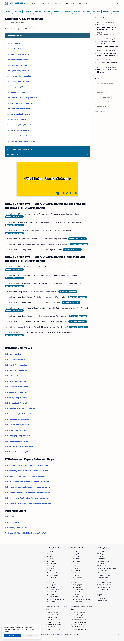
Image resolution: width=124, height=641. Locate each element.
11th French (75, 556)
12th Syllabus (10, 517)
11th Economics (77, 580)
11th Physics (76, 561)
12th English (50, 554)
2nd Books (18, 11)
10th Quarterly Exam (103, 573)
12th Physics (50, 561)
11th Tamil (75, 551)
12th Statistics (51, 587)
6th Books (57, 11)
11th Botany (75, 568)
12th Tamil (50, 551)
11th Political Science (78, 592)
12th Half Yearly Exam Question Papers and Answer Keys (26, 471)
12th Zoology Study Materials (18, 92)
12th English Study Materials (18, 54)
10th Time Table (102, 570)
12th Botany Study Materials (18, 87)
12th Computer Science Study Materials (22, 98)
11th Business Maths (78, 589)
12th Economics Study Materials (19, 114)
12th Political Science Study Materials (21, 141)
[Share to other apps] (33, 29)
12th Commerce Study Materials (19, 109)
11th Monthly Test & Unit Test (81, 599)
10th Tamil (100, 551)
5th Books (47, 11)
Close (30, 635)
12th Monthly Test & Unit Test (16, 527)
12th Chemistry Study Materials (19, 76)
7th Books (67, 11)
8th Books (76, 11)
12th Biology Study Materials (18, 81)
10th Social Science (103, 561)
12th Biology (50, 566)
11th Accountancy (77, 575)
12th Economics (51, 580)
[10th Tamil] (108, 50)
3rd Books (28, 11)
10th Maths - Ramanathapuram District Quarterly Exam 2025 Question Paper (106, 27)
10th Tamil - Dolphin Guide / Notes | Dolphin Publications (107, 54)
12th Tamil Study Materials (17, 49)
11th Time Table (77, 601)
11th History (75, 582)
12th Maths (50, 558)
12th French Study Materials (17, 60)
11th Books (106, 11)
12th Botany (50, 568)
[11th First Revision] (111, 67)
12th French (50, 556)
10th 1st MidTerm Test (104, 587)
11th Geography (77, 585)
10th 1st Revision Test (104, 580)
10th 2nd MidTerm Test (104, 589)
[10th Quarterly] (109, 22)
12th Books (115, 11)
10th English (101, 554)
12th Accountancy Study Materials (20, 103)
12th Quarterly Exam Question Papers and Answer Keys (26, 465)
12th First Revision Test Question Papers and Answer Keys (27, 482)
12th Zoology (51, 570)
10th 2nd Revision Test (104, 582)
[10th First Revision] (112, 60)
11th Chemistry (76, 563)
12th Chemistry (51, 563)
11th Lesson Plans (77, 596)
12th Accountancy (52, 575)
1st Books (8, 11)
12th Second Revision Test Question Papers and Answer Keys (28, 487)
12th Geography (51, 585)
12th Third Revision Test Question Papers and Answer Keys (27, 492)
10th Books (96, 11)
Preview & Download (14, 217)
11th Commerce (77, 577)
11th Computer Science (79, 573)
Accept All (12, 635)
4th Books (37, 11)
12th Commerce (51, 577)
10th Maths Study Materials (107, 63)
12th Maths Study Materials (17, 65)
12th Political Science (53, 592)
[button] (114, 3)
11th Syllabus (76, 594)
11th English (75, 554)
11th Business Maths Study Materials (107, 71)
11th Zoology (76, 570)
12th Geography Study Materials (19, 125)
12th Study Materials (15, 43)
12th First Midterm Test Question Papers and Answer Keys (27, 498)
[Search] (118, 3)
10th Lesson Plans (103, 566)
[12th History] (109, 39)
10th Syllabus (101, 563)
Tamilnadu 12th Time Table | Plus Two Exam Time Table (26, 533)
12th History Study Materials (18, 119)
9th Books (86, 11)
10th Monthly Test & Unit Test (106, 568)
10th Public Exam (102, 577)
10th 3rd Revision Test (104, 585)
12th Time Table (51, 601)
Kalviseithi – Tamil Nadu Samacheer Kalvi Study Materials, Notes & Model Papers (41, 634)
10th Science (101, 558)
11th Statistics (76, 587)
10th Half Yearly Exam (104, 575)
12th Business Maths (53, 589)
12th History (50, 582)
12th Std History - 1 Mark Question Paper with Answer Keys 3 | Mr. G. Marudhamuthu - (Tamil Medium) (108, 44)
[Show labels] (100, 111)
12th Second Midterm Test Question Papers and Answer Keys (28, 503)
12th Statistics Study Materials (18, 130)
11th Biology (75, 566)
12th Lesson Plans (12, 522)
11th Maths (75, 558)
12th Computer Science (54, 573)
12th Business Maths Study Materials (21, 136)
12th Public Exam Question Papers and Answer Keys (25, 476)
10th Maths (100, 556)
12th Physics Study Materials (18, 71)
